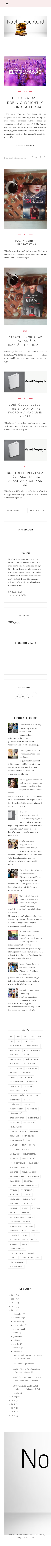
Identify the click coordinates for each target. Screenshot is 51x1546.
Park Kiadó (14, 1172)
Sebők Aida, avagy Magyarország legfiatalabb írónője (28, 844)
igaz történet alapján (19, 1239)
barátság (36, 1208)
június (16, 1336)
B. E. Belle (28, 1055)
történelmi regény (17, 1262)
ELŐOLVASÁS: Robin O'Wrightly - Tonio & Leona (25, 102)
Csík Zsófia (21, 595)
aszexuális (14, 1208)
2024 (25, 1041)
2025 (32, 1041)
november (18, 1317)
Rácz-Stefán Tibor (17, 1176)
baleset (25, 1208)
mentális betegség (17, 1249)
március (17, 1348)
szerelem (13, 1258)
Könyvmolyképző (17, 1140)
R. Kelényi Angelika (29, 1172)
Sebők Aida (28, 1181)
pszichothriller (16, 1253)
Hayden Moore (29, 1122)
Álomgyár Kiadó (16, 1267)
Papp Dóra (25, 1167)
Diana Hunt (27, 1086)
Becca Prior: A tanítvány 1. (31, 724)
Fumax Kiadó (32, 1109)
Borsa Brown (31, 1068)
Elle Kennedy (15, 1100)
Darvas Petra (32, 1082)
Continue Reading (25, 145)
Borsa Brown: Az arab (29, 990)
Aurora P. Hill (15, 1055)
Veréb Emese (14, 1194)
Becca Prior (14, 1064)
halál (33, 1235)
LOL (11, 1149)
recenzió (30, 1253)
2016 (13, 1411)
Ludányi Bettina (29, 1154)
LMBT (23, 1145)
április (16, 1344)
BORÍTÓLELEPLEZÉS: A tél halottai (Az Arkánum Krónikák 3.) (25, 478)
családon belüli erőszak (20, 1221)
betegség (26, 1212)
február (16, 1351)
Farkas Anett (28, 1104)
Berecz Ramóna (29, 1064)
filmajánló (14, 1235)
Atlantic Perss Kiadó (32, 1050)
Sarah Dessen (15, 1181)
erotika (25, 1230)
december (17, 1314)
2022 (11, 1041)
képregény (14, 1244)
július (15, 1332)
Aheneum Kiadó (16, 1046)
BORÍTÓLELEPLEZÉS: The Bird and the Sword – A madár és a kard (25, 410)
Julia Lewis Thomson (18, 1131)
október (17, 1321)
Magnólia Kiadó (28, 1158)
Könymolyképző (28, 1136)
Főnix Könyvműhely (18, 1113)
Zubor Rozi (14, 1203)
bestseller (14, 1212)
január (16, 1393)
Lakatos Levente (22, 1149)
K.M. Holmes (34, 1131)
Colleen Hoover (25, 1077)
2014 (13, 1415)
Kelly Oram (14, 1136)
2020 (32, 1037)
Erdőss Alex (14, 1104)
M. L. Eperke (14, 1158)
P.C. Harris (14, 1167)
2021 (25, 91)
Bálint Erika (14, 1073)
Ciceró (12, 1077)
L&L (28, 1140)
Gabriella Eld (33, 1118)
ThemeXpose (26, 1534)
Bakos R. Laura (15, 1059)
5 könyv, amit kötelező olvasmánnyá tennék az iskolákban (29, 753)
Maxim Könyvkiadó (17, 1163)
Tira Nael (13, 1190)
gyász (25, 1235)
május (16, 1340)
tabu (38, 1258)
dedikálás (29, 1226)
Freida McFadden (16, 1109)
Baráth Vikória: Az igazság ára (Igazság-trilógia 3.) (25, 341)
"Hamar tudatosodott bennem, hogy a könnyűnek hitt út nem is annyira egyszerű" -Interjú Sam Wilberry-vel (25, 938)
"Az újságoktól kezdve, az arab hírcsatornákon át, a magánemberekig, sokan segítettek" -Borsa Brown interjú (25, 786)
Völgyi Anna (15, 1199)
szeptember (18, 1325)
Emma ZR (27, 1100)
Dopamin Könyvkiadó (18, 1091)
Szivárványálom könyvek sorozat (23, 1185)
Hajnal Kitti (14, 1122)
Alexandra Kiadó (32, 1046)
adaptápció (27, 1203)
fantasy (35, 1230)
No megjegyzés (20, 158)
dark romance (15, 1226)
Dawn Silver (14, 1086)
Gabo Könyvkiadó (17, 1118)
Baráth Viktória (31, 1059)
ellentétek (14, 1230)
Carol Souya (28, 1073)
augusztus (18, 1329)
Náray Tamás (33, 1163)
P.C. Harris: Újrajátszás (25, 242)
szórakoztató (27, 1258)
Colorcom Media (17, 1082)
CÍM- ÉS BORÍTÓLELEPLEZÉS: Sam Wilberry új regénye (30, 815)
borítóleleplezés (17, 1217)
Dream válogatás (17, 1095)
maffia (24, 1244)
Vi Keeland (27, 1194)
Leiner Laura (15, 1154)
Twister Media (26, 1190)
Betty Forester (16, 1068)
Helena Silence (15, 1127)
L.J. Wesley (14, 1145)
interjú (34, 1239)
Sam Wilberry (33, 1176)
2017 (11, 1037)
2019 (25, 1037)
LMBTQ (32, 1145)
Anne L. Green (15, 1050)
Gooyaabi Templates (25, 1537)
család (30, 1217)
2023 (18, 1041)
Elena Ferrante (33, 1095)
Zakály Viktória (29, 1199)
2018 (18, 1037)
